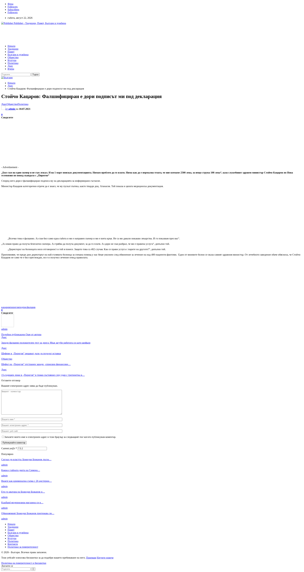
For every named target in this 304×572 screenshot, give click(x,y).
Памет (11, 51)
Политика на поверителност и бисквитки (23, 563)
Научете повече (105, 557)
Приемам (91, 557)
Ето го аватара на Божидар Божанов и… (23, 491)
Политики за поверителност (23, 547)
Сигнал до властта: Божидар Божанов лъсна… (26, 459)
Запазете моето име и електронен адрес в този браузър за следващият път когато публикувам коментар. (60, 437)
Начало (11, 46)
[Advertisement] (59, 34)
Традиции (13, 49)
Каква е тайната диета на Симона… (20, 470)
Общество (13, 57)
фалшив (31, 307)
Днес (10, 66)
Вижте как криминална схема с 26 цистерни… (26, 481)
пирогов (14, 307)
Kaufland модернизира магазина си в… (22, 502)
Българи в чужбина (18, 54)
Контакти (13, 544)
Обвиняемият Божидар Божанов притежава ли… (27, 513)
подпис (23, 307)
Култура (12, 60)
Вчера (11, 68)
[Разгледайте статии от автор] (7, 326)
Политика (13, 63)
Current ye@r (9, 448)
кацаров (5, 307)
